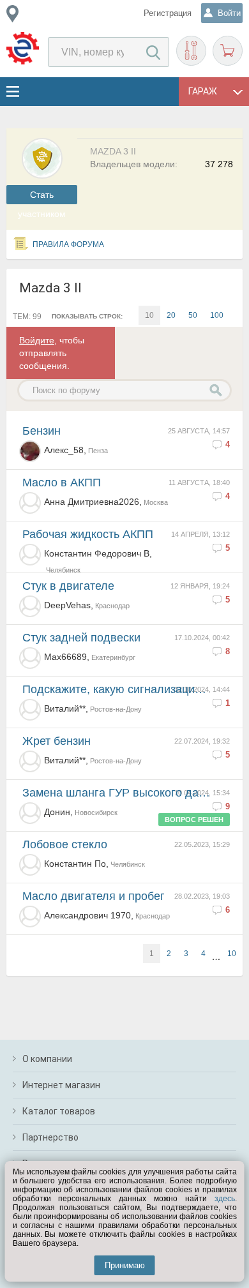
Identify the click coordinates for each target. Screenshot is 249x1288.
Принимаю (125, 1265)
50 (192, 315)
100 (216, 315)
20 (171, 315)
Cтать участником (42, 197)
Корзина (228, 51)
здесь (225, 1198)
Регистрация (168, 13)
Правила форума (68, 244)
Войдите (36, 340)
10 (231, 953)
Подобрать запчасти (191, 51)
